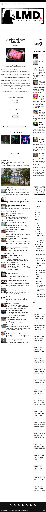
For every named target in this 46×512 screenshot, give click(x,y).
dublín (35, 369)
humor (35, 402)
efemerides (36, 371)
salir (39, 455)
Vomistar (41, 110)
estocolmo (41, 378)
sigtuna (40, 459)
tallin (40, 468)
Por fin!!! (8, 296)
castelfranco (41, 345)
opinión (39, 437)
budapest (40, 340)
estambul (35, 378)
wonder (38, 490)
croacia (40, 358)
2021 (36, 204)
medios (43, 424)
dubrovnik (40, 369)
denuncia (40, 362)
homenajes (40, 400)
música (39, 428)
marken (39, 424)
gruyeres (40, 391)
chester (40, 347)
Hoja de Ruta (39, 281)
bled (35, 336)
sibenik (35, 459)
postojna (40, 444)
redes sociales (37, 446)
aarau (38, 316)
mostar (35, 428)
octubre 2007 (40, 237)
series (35, 457)
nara (40, 431)
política (35, 444)
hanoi (35, 395)
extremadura (36, 382)
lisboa (42, 413)
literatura (40, 415)
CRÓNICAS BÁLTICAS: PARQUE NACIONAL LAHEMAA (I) (12, 163)
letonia (35, 411)
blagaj (43, 334)
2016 (36, 214)
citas (35, 353)
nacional (35, 431)
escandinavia (36, 373)
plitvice (35, 442)
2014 (36, 218)
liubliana (41, 417)
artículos (39, 327)
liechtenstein (37, 413)
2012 (36, 222)
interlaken (36, 404)
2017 (36, 212)
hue (43, 400)
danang (35, 362)
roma (38, 453)
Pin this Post (16, 116)
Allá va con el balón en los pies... (13, 332)
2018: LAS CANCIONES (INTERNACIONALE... (25, 146)
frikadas (40, 389)
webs (35, 490)
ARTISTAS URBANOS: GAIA (12, 317)
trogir (35, 477)
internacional (42, 404)
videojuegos (40, 481)
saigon (35, 455)
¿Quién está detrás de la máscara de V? (15, 198)
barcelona (36, 331)
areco (40, 323)
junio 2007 (39, 244)
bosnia (43, 336)
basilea (40, 331)
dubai (43, 367)
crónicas (35, 360)
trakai (39, 475)
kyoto (39, 406)
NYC (41, 435)
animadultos (41, 320)
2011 (36, 223)
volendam (35, 488)
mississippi (36, 426)
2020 (36, 206)
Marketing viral (39, 267)
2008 (36, 229)
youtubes (43, 490)
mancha (35, 424)
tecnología (36, 470)
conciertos (40, 356)
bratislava (41, 338)
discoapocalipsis (37, 367)
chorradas (36, 349)
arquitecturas (42, 325)
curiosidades (41, 360)
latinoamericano (42, 409)
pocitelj (40, 442)
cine (15, 119)
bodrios (38, 336)
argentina (36, 325)
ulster (44, 477)
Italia (35, 406)
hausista (39, 395)
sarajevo (43, 455)
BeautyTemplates (11, 510)
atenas (35, 329)
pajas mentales (37, 439)
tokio (35, 475)
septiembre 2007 (40, 239)
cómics (35, 356)
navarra (35, 433)
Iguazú (43, 402)
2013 (36, 220)
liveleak (35, 420)
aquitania (36, 323)
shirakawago (40, 457)
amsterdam (36, 318)
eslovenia (43, 373)
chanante (35, 347)
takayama (35, 468)
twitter (39, 477)
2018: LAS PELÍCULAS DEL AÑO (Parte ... (5, 146)
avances (39, 329)
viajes (35, 481)
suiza (41, 466)
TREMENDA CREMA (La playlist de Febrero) (15, 264)
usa (39, 479)
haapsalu (42, 393)
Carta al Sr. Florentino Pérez (12, 303)
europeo (40, 380)
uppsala (35, 479)
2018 (36, 210)
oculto (35, 437)
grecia (35, 391)
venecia (43, 479)
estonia (35, 380)
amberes (42, 316)
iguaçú (39, 402)
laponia (35, 409)
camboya (35, 345)
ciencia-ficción (37, 351)
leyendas (40, 411)
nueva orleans (37, 435)
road (35, 453)
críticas (35, 358)
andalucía (36, 320)
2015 (36, 216)
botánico (35, 338)
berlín (35, 334)
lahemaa (43, 406)
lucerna (40, 422)
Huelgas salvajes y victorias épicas (14, 310)
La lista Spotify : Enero (11, 324)
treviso (43, 475)
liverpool (41, 420)
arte (35, 327)
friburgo (35, 389)
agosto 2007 (39, 241)
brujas (35, 340)
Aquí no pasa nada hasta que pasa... (14, 339)
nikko (40, 433)
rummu (42, 453)
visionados (40, 486)
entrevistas (42, 371)
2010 (36, 225)
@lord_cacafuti (36, 302)
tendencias (42, 470)
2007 (36, 231)
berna (39, 334)
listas (18, 119)
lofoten (35, 422)
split (35, 464)
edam (44, 369)
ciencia (40, 349)
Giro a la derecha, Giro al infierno (13, 289)
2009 (36, 227)
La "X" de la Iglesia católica (12, 273)
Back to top (41, 510)
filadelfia (36, 384)
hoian (35, 400)
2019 (36, 208)
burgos (42, 342)
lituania (35, 417)
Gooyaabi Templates (24, 510)
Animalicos (41, 61)
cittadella (40, 353)
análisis (41, 318)
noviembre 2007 (40, 235)
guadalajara (36, 393)
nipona (43, 433)
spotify (39, 464)
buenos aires (36, 342)
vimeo (35, 486)
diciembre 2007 (40, 233)
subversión (36, 466)
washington (41, 488)
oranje (44, 437)
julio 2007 (39, 242)
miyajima (42, 426)
